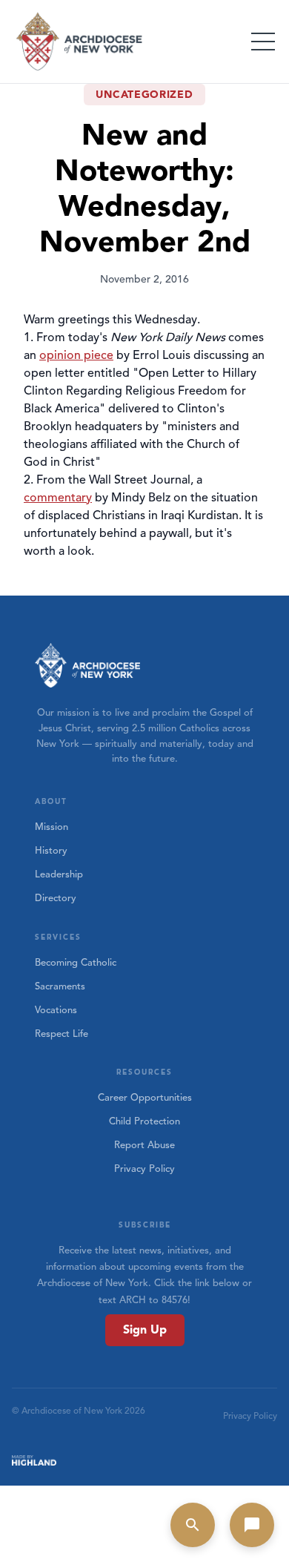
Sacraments (60, 986)
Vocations (56, 1010)
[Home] (80, 41)
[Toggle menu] (263, 41)
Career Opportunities (145, 1098)
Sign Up (145, 1329)
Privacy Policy (144, 1169)
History (51, 851)
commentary (58, 497)
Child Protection (144, 1121)
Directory (55, 898)
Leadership (59, 874)
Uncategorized (144, 94)
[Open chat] (252, 1525)
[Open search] (192, 1525)
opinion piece (76, 355)
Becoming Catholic (75, 963)
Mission (51, 827)
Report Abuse (144, 1145)
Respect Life (61, 1034)
